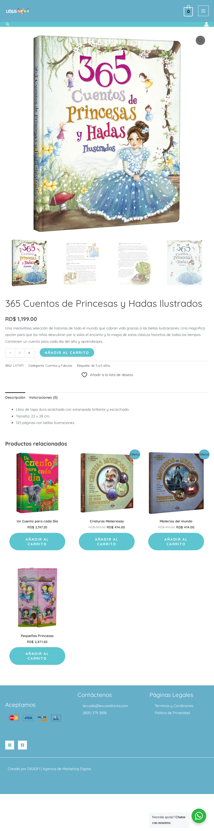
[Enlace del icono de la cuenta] (206, 24)
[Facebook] (22, 745)
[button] (7, 24)
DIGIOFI (33, 768)
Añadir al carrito (67, 352)
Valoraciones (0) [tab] (43, 397)
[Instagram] (9, 745)
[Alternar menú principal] (203, 10)
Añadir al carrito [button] (37, 541)
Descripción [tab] (15, 397)
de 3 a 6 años (100, 365)
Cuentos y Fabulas (58, 365)
